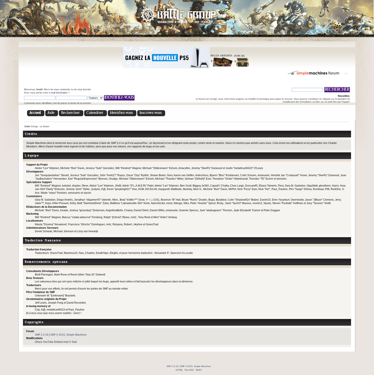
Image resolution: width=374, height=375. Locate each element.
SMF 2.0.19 (41, 334)
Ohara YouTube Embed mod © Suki (56, 341)
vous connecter (62, 89)
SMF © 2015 (57, 334)
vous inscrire (84, 89)
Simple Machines (76, 334)
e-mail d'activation (58, 92)
